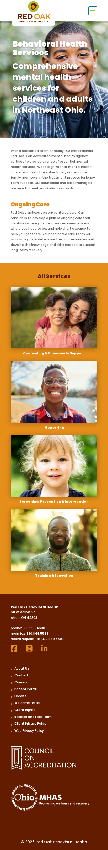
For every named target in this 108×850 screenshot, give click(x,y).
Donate (20, 696)
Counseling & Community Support (54, 353)
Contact (21, 675)
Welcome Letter (27, 703)
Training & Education (54, 575)
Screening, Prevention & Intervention (54, 501)
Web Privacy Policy (29, 730)
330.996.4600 (34, 628)
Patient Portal (25, 689)
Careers (20, 682)
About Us (21, 668)
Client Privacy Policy (30, 723)
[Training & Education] (54, 540)
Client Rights (24, 709)
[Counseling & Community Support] (54, 317)
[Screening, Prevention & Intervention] (54, 466)
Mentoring (54, 427)
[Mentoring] (54, 392)
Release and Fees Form (33, 717)
